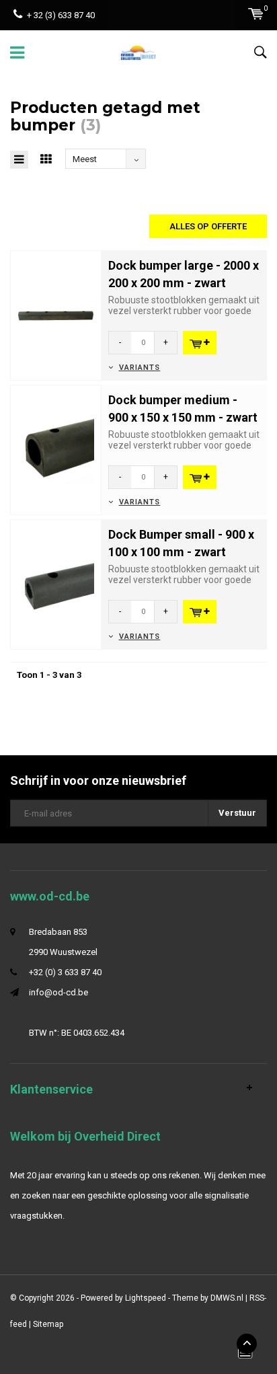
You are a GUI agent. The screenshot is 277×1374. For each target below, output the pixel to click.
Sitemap (48, 1324)
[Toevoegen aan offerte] (199, 342)
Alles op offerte (208, 226)
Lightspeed (145, 1298)
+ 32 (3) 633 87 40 (61, 15)
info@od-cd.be (58, 992)
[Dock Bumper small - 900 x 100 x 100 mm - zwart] (55, 583)
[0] (256, 14)
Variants (139, 367)
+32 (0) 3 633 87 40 (65, 972)
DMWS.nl (226, 1298)
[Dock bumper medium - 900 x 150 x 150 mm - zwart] (55, 449)
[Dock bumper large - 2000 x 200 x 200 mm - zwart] (55, 314)
